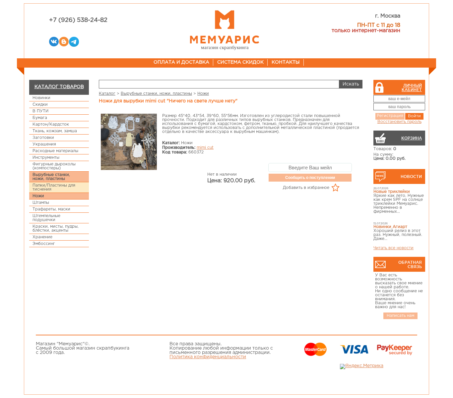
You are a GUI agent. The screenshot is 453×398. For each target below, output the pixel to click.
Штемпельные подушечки (46, 218)
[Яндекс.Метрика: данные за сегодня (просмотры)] (361, 366)
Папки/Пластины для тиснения (53, 187)
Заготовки (43, 138)
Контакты (286, 62)
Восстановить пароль (399, 122)
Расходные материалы (55, 151)
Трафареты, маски (51, 209)
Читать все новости (393, 248)
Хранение (42, 237)
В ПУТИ (40, 111)
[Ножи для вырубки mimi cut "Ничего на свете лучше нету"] (129, 142)
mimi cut (205, 147)
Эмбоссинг (43, 244)
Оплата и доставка (181, 62)
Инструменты (45, 157)
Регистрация (390, 116)
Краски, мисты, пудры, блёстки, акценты (55, 228)
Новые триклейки (391, 192)
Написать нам (400, 315)
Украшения (44, 144)
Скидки (40, 104)
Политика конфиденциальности (207, 357)
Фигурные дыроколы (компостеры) (54, 166)
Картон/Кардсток (50, 124)
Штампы (40, 202)
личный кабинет (412, 87)
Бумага (39, 118)
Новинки (41, 98)
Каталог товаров (59, 87)
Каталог (107, 93)
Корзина (411, 138)
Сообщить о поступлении (310, 177)
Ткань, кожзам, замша (54, 131)
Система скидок (240, 62)
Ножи (38, 196)
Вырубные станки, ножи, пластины (51, 177)
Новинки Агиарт (390, 227)
